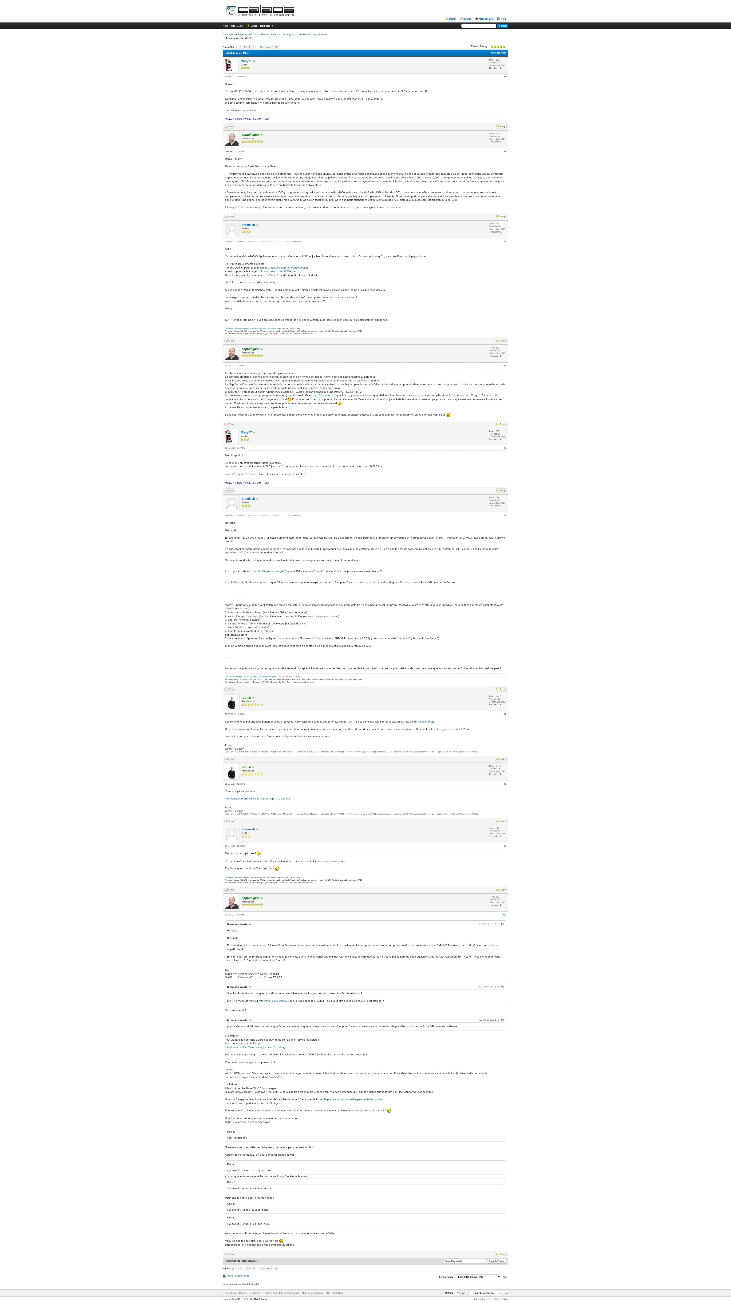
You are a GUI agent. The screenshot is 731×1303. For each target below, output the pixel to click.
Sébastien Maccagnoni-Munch (238, 328)
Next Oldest (233, 1260)
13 (261, 47)
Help (503, 18)
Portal (452, 18)
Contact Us (245, 1293)
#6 (505, 515)
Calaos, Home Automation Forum (240, 34)
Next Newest (249, 1260)
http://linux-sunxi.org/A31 (272, 571)
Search (467, 18)
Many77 (246, 61)
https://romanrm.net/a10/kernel (277, 271)
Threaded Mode (498, 53)
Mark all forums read (312, 1293)
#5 (505, 448)
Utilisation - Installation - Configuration (278, 34)
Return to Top (270, 1293)
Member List (486, 18)
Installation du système (312, 34)
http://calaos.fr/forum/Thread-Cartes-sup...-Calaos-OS (257, 798)
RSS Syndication (334, 1293)
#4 (505, 366)
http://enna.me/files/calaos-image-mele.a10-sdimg (255, 1047)
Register (265, 25)
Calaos (256, 1293)
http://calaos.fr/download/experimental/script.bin (353, 1099)
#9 (505, 846)
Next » (269, 47)
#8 (505, 784)
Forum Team (230, 1293)
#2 (505, 151)
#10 (504, 915)
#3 (505, 241)
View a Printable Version (238, 1276)
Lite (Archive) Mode (289, 1293)
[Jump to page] (276, 47)
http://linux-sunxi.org (326, 395)
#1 (505, 76)
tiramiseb (248, 224)
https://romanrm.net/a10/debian (289, 267)
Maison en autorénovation (264, 328)
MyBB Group (260, 1299)
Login (254, 25)
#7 (505, 714)
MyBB (237, 1299)
